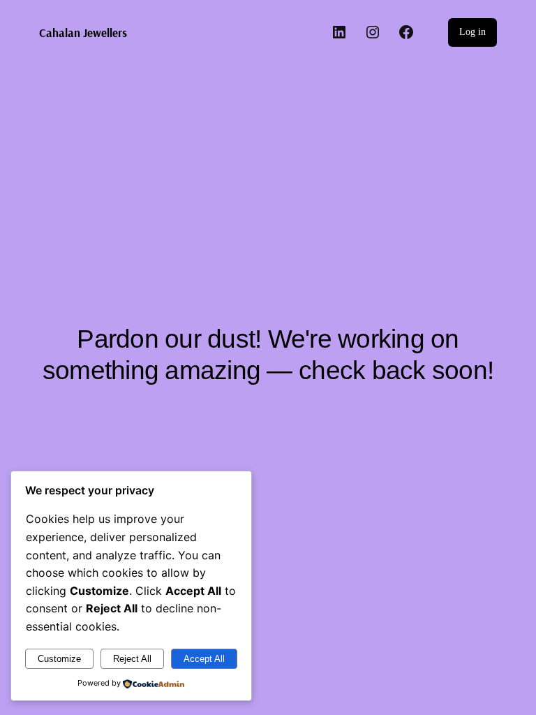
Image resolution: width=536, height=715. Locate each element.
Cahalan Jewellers (83, 32)
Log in (472, 32)
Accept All (204, 659)
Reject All (132, 659)
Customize (59, 659)
